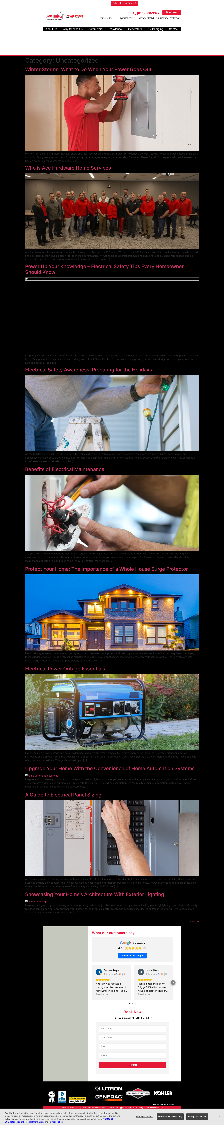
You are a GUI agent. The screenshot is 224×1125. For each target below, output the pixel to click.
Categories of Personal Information (26, 1122)
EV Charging (155, 29)
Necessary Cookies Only (170, 1116)
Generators (135, 29)
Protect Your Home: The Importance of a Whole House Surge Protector (106, 569)
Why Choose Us (73, 29)
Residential (115, 29)
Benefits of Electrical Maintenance (64, 469)
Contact (173, 29)
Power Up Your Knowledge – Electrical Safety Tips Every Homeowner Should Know (104, 269)
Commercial (95, 29)
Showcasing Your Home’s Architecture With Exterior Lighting (94, 894)
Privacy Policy (56, 1122)
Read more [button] (102, 994)
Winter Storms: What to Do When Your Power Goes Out (88, 69)
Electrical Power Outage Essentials (65, 669)
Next (194, 921)
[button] (92, 982)
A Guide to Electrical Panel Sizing (63, 795)
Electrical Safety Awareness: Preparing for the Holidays (88, 370)
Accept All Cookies (197, 1116)
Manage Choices (144, 1116)
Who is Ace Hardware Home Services (68, 168)
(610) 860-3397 (143, 1018)
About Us (51, 29)
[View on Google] (99, 972)
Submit (132, 1065)
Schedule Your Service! (124, 3)
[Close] (219, 1116)
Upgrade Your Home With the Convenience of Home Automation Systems (110, 768)
